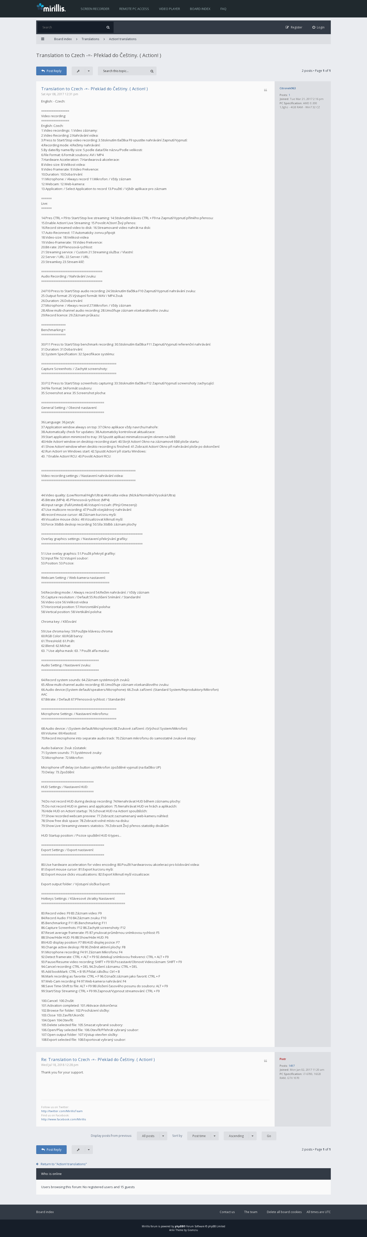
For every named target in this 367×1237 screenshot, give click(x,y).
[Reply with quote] (265, 90)
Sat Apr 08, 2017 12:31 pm (59, 94)
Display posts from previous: (122, 1136)
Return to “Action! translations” (64, 1164)
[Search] (108, 27)
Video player (169, 8)
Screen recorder (95, 8)
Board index (200, 8)
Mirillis (146, 1226)
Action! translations (122, 39)
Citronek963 (288, 88)
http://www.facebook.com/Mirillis (63, 1119)
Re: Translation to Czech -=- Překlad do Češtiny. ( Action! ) (98, 1059)
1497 (292, 1065)
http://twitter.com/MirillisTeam (62, 1111)
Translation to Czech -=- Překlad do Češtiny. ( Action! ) (98, 55)
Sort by (189, 1136)
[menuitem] (318, 27)
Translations (90, 39)
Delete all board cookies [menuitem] (284, 1212)
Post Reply (54, 71)
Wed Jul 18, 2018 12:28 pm (59, 1065)
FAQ (223, 8)
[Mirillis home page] (52, 6)
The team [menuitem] (250, 1212)
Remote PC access (134, 8)
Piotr (283, 1059)
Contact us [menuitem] (227, 1212)
